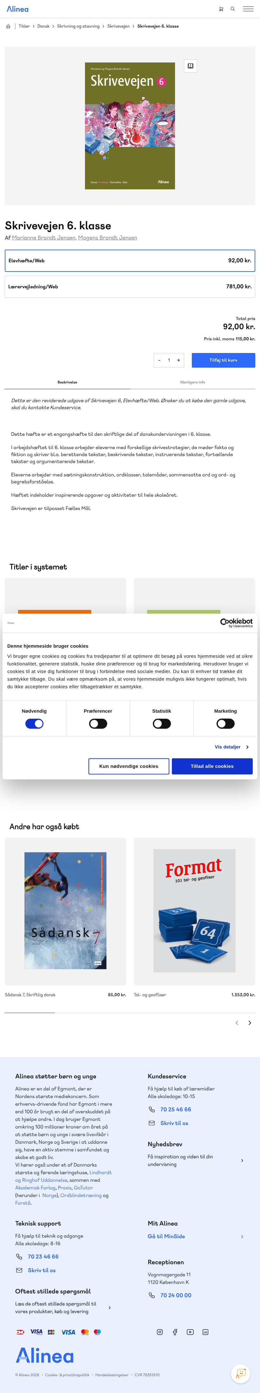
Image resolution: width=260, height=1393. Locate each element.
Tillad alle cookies (212, 766)
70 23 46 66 (43, 1256)
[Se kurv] (221, 9)
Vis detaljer (228, 747)
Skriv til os (174, 1123)
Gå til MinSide (166, 1236)
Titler (24, 26)
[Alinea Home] (130, 1356)
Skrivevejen (118, 26)
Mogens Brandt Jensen (107, 237)
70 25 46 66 (175, 1109)
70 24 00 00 (176, 1295)
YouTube (190, 1332)
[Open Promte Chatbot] (240, 1373)
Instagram (160, 1332)
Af (8, 238)
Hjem (8, 26)
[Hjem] (17, 9)
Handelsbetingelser (112, 1374)
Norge (49, 1195)
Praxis (64, 1187)
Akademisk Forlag (35, 1187)
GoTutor (83, 1187)
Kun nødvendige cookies (128, 766)
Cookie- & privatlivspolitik (67, 1374)
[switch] (98, 724)
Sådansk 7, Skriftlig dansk (65, 911)
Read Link (190, 66)
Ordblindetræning (80, 1195)
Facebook (175, 1332)
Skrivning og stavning (78, 26)
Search (232, 9)
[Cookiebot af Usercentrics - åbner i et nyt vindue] (225, 623)
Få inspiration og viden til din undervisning (180, 1160)
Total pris (245, 319)
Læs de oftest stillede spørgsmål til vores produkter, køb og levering (55, 1307)
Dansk (43, 26)
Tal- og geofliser (194, 911)
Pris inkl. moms (219, 339)
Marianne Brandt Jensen (43, 237)
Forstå (22, 1203)
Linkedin (205, 1332)
